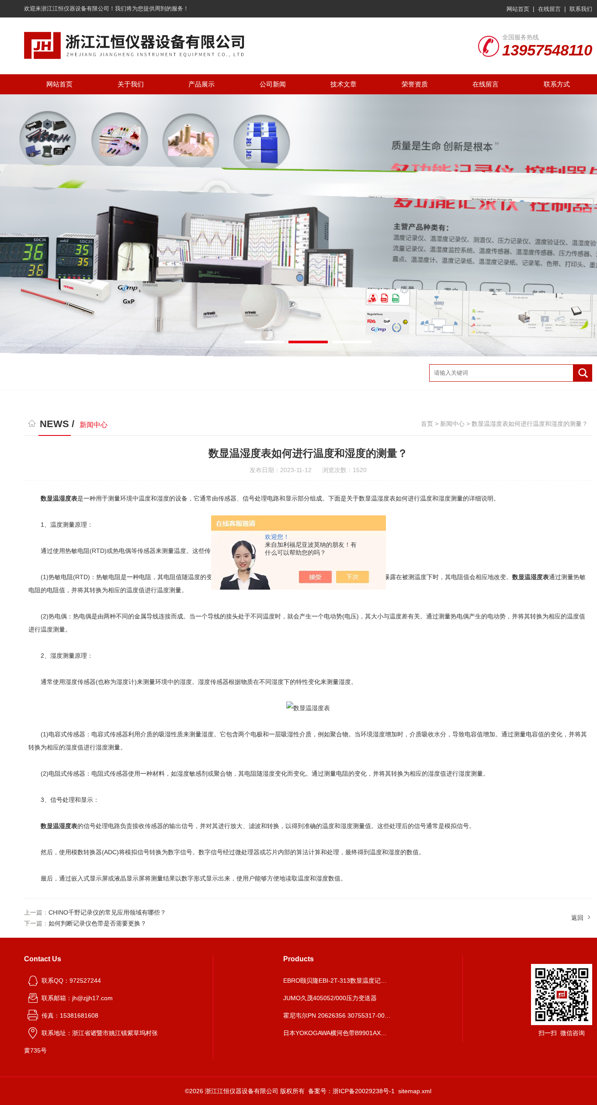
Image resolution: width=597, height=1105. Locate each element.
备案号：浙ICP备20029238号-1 (351, 1091)
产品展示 (201, 84)
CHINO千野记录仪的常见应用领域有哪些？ (107, 912)
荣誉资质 (415, 84)
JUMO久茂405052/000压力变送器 (330, 997)
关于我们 (131, 84)
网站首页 (518, 9)
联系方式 (557, 84)
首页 (427, 423)
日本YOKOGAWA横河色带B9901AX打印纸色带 (337, 1032)
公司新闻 (273, 84)
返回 (577, 917)
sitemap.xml (414, 1091)
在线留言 (549, 9)
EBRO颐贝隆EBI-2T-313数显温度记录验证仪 (337, 980)
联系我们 (580, 9)
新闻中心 (452, 423)
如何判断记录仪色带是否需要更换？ (97, 923)
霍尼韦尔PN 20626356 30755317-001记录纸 (337, 1015)
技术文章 (343, 84)
